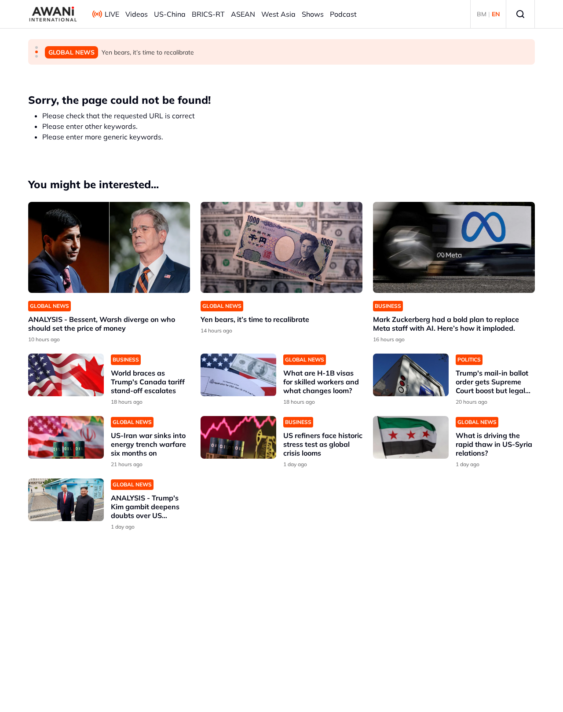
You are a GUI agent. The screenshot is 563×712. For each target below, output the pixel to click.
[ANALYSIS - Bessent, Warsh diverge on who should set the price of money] (109, 247)
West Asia (278, 14)
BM (481, 14)
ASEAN (243, 14)
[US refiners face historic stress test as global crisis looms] (238, 437)
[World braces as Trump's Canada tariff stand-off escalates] (66, 375)
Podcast (343, 14)
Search (520, 14)
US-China (170, 14)
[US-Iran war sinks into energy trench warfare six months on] (66, 437)
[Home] (53, 14)
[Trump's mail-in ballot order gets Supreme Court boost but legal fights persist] (411, 375)
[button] (36, 47)
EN (496, 14)
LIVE (112, 14)
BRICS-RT (208, 14)
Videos (136, 14)
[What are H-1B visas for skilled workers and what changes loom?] (238, 375)
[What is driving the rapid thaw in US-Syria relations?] (411, 437)
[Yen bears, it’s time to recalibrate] (281, 247)
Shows (313, 14)
